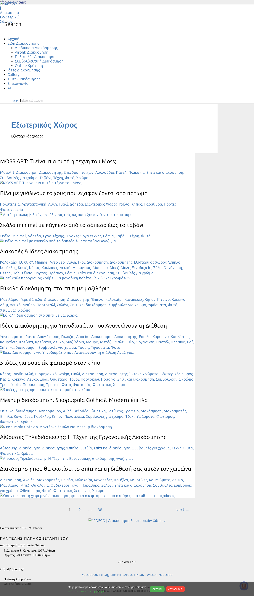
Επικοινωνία (17, 83)
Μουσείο (100, 267)
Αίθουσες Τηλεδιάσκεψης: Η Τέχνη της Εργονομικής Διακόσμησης (83, 437)
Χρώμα (82, 178)
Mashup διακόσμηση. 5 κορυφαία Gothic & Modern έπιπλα (74, 400)
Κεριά (5, 379)
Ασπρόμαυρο (49, 411)
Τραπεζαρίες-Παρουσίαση (22, 384)
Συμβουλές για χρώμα (19, 178)
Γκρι (81, 262)
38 (100, 509)
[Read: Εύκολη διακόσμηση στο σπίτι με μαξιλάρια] (39, 315)
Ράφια (108, 236)
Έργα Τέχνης (53, 236)
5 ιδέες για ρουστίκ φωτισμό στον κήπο (50, 363)
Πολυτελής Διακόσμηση (35, 57)
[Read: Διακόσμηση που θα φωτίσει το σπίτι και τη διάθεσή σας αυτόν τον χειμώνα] (87, 496)
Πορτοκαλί (46, 305)
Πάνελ (121, 172)
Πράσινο (56, 273)
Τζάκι (130, 416)
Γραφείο (132, 411)
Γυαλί (63, 204)
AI (9, 88)
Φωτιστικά (101, 384)
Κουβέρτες (180, 336)
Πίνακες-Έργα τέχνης (83, 236)
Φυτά (69, 178)
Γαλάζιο (67, 336)
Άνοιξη (29, 480)
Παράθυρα (153, 204)
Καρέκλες (8, 267)
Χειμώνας (8, 310)
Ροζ (190, 342)
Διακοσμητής (50, 172)
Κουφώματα (159, 480)
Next (182, 509)
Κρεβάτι (26, 342)
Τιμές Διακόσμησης (23, 79)
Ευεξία (86, 448)
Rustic (30, 336)
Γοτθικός (115, 411)
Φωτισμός (82, 384)
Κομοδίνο (160, 336)
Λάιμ (4, 305)
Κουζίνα (121, 480)
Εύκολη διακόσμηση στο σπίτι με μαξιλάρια (55, 288)
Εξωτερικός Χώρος (101, 204)
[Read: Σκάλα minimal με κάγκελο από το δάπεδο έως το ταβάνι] (59, 241)
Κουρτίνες (8, 342)
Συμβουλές (162, 485)
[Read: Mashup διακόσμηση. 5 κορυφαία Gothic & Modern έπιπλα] (56, 427)
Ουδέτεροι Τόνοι (64, 379)
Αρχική (13, 39)
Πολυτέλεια (10, 204)
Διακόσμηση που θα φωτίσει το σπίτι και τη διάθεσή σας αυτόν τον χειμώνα (95, 469)
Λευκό (65, 267)
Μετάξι (106, 342)
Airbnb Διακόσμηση (31, 52)
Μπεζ (114, 267)
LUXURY (26, 262)
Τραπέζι (53, 384)
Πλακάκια (136, 172)
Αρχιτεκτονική (34, 204)
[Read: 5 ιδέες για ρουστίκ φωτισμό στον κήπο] (45, 389)
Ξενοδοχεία (141, 267)
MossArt (7, 172)
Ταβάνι (45, 178)
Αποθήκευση (48, 336)
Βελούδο (81, 411)
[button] (10, 24)
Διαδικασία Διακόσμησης (36, 48)
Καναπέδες (133, 299)
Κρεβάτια (43, 342)
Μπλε (125, 267)
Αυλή (52, 204)
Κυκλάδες (49, 267)
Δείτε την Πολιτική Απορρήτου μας (86, 591)
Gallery (13, 74)
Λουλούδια (104, 172)
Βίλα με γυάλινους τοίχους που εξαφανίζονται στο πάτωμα (74, 193)
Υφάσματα (157, 305)
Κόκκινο (178, 299)
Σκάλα (5, 236)
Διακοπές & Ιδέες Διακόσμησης (39, 251)
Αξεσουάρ (8, 448)
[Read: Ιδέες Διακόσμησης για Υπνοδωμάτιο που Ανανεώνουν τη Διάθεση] (67, 352)
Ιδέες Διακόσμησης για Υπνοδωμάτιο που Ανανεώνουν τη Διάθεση (83, 325)
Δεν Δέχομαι (175, 589)
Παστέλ (162, 342)
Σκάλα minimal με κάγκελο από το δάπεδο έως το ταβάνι (71, 225)
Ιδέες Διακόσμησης (23, 70)
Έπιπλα (174, 262)
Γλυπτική (98, 411)
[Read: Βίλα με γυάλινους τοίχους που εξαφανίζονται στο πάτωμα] (66, 214)
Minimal (19, 236)
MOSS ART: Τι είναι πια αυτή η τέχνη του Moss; (58, 161)
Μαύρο (28, 305)
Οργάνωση (172, 267)
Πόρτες (170, 204)
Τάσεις (83, 347)
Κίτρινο (163, 299)
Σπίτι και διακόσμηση (165, 172)
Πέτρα (5, 273)
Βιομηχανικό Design (52, 374)
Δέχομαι (157, 589)
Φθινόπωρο (30, 490)
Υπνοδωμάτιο (11, 336)
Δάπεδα (76, 204)
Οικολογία (40, 485)
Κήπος (136, 204)
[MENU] (3, 31)
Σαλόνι (62, 305)
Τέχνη (58, 178)
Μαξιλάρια (9, 299)
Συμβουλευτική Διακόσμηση (39, 61)
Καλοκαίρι (8, 262)
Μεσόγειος (81, 267)
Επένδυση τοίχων (79, 172)
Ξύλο (157, 267)
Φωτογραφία (11, 209)
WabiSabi (57, 262)
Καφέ (22, 267)
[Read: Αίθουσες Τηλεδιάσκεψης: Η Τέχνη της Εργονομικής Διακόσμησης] (66, 458)
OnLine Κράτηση (29, 65)
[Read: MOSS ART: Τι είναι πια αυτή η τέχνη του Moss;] (41, 183)
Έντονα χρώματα (143, 374)
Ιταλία (124, 204)
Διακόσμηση (26, 172)
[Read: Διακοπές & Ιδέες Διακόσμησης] (65, 278)
